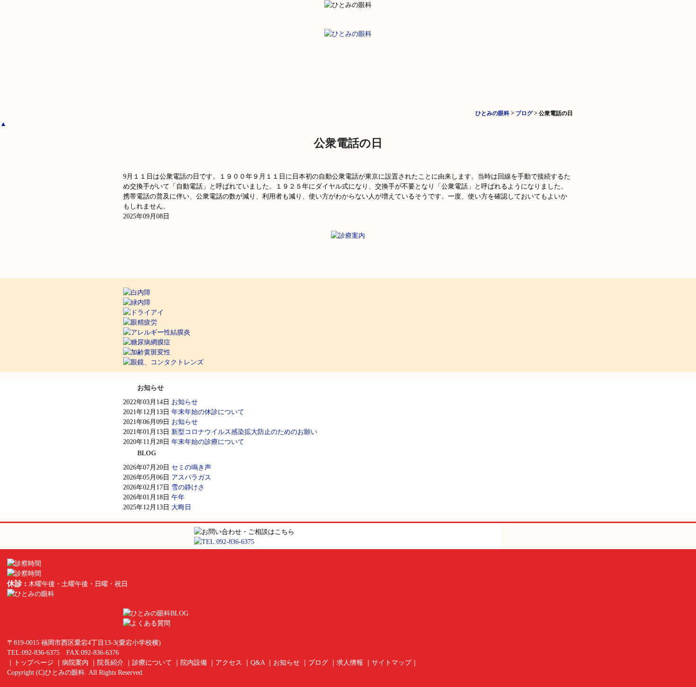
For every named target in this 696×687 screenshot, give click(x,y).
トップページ (161, 73)
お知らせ (184, 402)
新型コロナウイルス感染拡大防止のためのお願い (244, 431)
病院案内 (236, 73)
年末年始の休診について (207, 412)
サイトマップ (391, 662)
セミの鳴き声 (191, 467)
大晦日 (181, 507)
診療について (385, 73)
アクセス (535, 73)
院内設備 (460, 73)
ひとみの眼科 (65, 672)
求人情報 (350, 662)
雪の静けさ (188, 487)
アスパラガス (191, 477)
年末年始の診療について (207, 441)
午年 (178, 497)
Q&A (257, 662)
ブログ (318, 662)
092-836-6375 (41, 652)
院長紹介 (311, 73)
